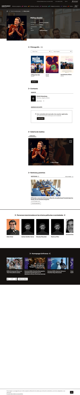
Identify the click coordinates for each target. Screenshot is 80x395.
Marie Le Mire (55, 237)
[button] (71, 141)
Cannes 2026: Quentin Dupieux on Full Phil (63, 271)
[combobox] (41, 51)
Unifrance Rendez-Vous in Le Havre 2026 (45, 1)
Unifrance (65, 6)
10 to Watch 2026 (58, 1)
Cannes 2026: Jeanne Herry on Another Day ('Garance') (39, 271)
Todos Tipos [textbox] (34, 51)
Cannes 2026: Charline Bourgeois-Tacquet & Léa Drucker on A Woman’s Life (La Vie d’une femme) (17, 272)
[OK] (72, 392)
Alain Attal (10, 237)
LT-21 (47, 75)
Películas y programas (16, 6)
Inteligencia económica (55, 6)
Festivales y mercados (34, 6)
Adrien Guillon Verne (27, 237)
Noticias (25, 6)
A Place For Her (35, 75)
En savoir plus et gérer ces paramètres (15, 393)
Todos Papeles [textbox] (56, 51)
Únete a (71, 6)
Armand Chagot (71, 234)
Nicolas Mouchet (41, 237)
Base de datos (44, 6)
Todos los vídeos (23, 279)
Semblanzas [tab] (32, 135)
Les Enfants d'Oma (66, 74)
